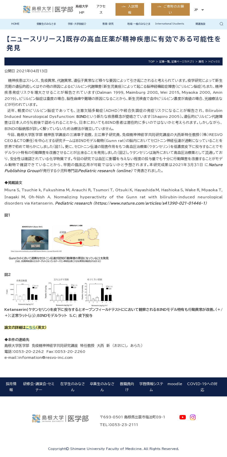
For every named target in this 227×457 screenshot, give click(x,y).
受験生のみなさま (46, 24)
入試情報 (133, 9)
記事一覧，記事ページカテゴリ (176, 61)
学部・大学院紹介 (77, 24)
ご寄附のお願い (174, 9)
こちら (31, 327)
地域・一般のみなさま (139, 24)
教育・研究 (108, 24)
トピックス (214, 61)
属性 (201, 61)
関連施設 (200, 24)
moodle (175, 384)
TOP (151, 61)
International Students (169, 24)
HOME (15, 24)
